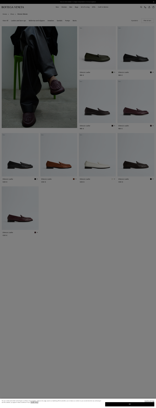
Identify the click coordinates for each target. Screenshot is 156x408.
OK (130, 404)
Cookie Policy (34, 402)
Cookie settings (149, 401)
